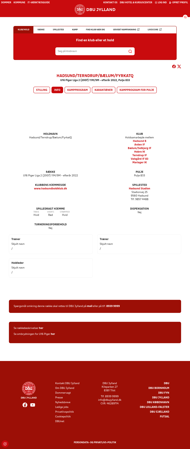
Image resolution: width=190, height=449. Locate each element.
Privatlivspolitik (64, 412)
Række (50, 172)
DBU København (158, 402)
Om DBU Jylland (64, 388)
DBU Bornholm (158, 388)
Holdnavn (50, 134)
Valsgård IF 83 (139, 159)
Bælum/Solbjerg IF (139, 148)
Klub (139, 134)
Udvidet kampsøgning (124, 30)
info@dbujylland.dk (109, 400)
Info (57, 90)
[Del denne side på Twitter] (179, 67)
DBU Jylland (160, 397)
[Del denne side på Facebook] (174, 67)
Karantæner (104, 90)
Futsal (164, 416)
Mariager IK (139, 162)
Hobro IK (139, 152)
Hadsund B (139, 141)
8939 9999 (113, 306)
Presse (59, 397)
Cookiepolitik (63, 416)
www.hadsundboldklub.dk (50, 188)
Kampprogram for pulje (136, 90)
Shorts (50, 212)
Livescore (153, 30)
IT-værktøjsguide (39, 3)
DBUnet (59, 421)
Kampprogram (77, 90)
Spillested (139, 185)
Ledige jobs (61, 407)
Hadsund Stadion (139, 188)
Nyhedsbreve (62, 402)
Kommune (19, 3)
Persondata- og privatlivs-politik (95, 443)
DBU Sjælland (159, 412)
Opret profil (180, 3)
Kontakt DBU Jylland (67, 383)
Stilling (41, 90)
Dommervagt (63, 393)
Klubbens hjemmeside (50, 185)
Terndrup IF (139, 155)
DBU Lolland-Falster (154, 407)
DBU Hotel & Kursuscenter (136, 3)
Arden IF (139, 145)
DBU (166, 383)
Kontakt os (110, 3)
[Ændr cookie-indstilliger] (5, 444)
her (41, 328)
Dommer (6, 3)
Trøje (36, 212)
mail (89, 306)
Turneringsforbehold (50, 224)
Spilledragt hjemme (50, 209)
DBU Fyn (163, 393)
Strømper (65, 212)
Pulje (139, 172)
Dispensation (139, 209)
